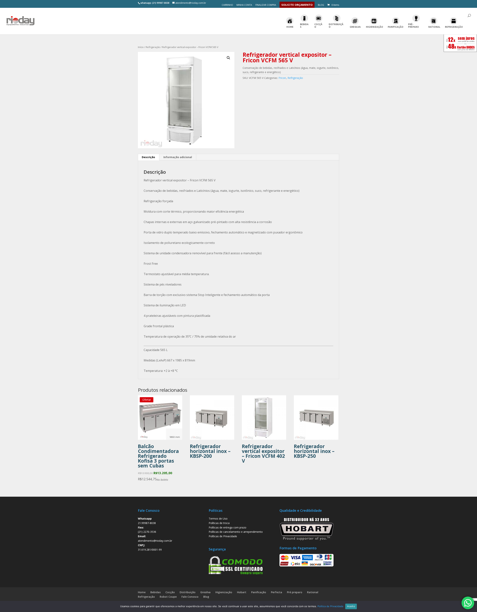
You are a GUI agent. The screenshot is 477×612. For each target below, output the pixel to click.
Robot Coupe (168, 596)
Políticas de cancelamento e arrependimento (236, 532)
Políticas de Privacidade (223, 536)
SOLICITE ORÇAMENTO (297, 5)
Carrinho (227, 5)
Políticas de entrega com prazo (227, 527)
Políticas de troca (219, 523)
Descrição (148, 157)
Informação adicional (177, 157)
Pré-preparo (413, 25)
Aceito (351, 606)
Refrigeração (454, 27)
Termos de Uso (218, 518)
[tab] (148, 157)
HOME (289, 27)
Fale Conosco (189, 596)
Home (142, 592)
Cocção (318, 25)
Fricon (282, 78)
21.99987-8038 (147, 523)
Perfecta (276, 592)
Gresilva (355, 27)
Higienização (374, 27)
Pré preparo (294, 592)
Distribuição (336, 25)
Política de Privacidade (330, 606)
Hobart (241, 592)
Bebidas (304, 25)
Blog (321, 5)
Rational (434, 27)
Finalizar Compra (265, 5)
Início (141, 47)
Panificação (395, 27)
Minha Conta (244, 5)
